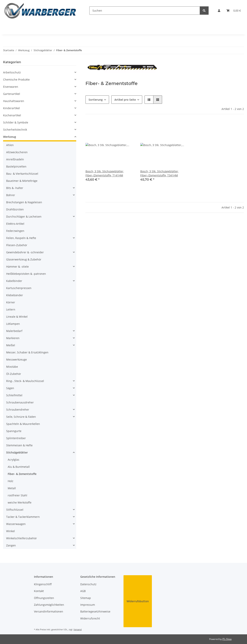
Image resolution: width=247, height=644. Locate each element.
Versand (78, 629)
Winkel (10, 531)
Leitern (10, 309)
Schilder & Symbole (15, 122)
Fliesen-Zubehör (16, 245)
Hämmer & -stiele (17, 266)
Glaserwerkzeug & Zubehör (23, 259)
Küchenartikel (12, 115)
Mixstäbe (12, 366)
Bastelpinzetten (16, 166)
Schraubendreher (17, 409)
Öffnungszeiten (44, 598)
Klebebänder (14, 295)
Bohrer (10, 195)
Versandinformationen (48, 611)
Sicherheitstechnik (15, 129)
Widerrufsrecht (90, 618)
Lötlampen (13, 324)
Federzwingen (15, 231)
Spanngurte (13, 431)
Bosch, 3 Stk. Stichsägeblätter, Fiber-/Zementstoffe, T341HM (159, 173)
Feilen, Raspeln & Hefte (21, 238)
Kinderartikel (11, 108)
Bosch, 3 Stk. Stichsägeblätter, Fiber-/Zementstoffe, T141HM (104, 173)
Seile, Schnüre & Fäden (21, 417)
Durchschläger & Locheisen (23, 216)
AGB (83, 591)
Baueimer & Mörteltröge (21, 181)
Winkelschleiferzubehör (21, 538)
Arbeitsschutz (12, 72)
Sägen (10, 388)
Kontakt (39, 591)
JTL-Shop (227, 639)
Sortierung (96, 99)
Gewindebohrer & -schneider (25, 252)
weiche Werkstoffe (19, 502)
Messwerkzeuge (16, 359)
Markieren (12, 338)
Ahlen (10, 145)
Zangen (11, 545)
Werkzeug (9, 137)
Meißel (10, 345)
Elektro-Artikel (15, 223)
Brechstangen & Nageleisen (24, 202)
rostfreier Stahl (17, 495)
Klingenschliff (43, 584)
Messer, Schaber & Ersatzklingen (27, 352)
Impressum (87, 605)
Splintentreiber (16, 438)
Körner (10, 302)
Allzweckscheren (17, 152)
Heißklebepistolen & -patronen (26, 274)
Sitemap (85, 598)
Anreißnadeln (15, 159)
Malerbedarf (14, 331)
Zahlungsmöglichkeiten (49, 605)
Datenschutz (88, 584)
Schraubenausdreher (20, 402)
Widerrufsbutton (138, 601)
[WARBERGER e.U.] (40, 10)
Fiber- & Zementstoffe (22, 474)
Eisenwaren (10, 86)
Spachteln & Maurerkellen (23, 424)
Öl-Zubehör (13, 374)
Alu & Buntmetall (19, 467)
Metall (12, 488)
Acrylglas (13, 459)
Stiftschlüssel (14, 509)
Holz (10, 481)
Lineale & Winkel (17, 316)
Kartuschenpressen (18, 288)
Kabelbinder (14, 281)
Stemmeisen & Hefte (19, 445)
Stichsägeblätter (17, 452)
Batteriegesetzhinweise (95, 611)
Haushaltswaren (13, 101)
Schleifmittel (14, 395)
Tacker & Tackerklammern (23, 517)
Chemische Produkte (16, 79)
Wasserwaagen (16, 524)
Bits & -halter (14, 188)
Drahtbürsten (15, 209)
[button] (219, 10)
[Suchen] (204, 10)
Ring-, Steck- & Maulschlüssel (25, 381)
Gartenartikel (11, 94)
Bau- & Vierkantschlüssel (22, 173)
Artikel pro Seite (125, 99)
